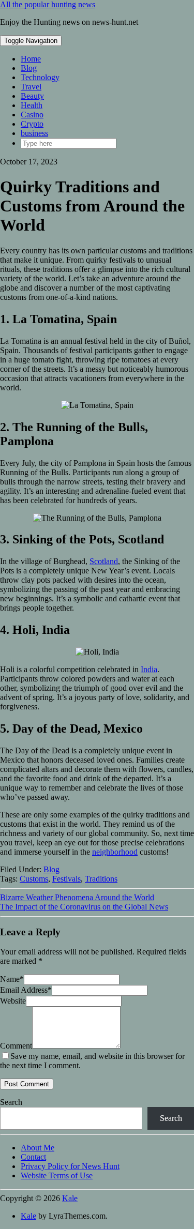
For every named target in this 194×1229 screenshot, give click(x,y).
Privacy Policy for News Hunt (70, 1166)
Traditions (101, 878)
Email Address (26, 989)
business (34, 133)
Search (11, 1102)
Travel (31, 86)
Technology (40, 77)
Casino (32, 114)
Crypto (32, 123)
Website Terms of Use (57, 1175)
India (149, 669)
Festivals (66, 878)
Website (13, 1000)
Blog (29, 68)
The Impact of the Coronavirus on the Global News (84, 906)
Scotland (103, 561)
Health (31, 105)
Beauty (32, 96)
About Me (37, 1147)
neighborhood (115, 851)
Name (12, 979)
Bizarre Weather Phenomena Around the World (77, 897)
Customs (34, 878)
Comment (16, 1045)
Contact (33, 1156)
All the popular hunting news (47, 4)
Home (31, 58)
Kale (70, 1198)
